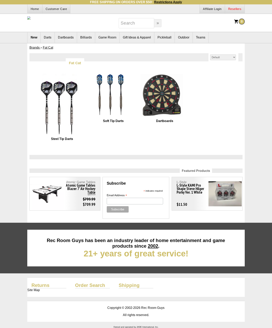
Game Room (107, 37)
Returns (40, 285)
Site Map (33, 290)
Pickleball (164, 37)
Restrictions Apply (168, 2)
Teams (200, 37)
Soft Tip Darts (113, 121)
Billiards (86, 37)
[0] (236, 23)
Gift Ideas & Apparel (137, 37)
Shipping (129, 285)
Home (35, 9)
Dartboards (66, 37)
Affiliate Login (212, 9)
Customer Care (56, 9)
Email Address (117, 195)
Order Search (90, 285)
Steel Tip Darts (62, 139)
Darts (47, 37)
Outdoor (183, 37)
